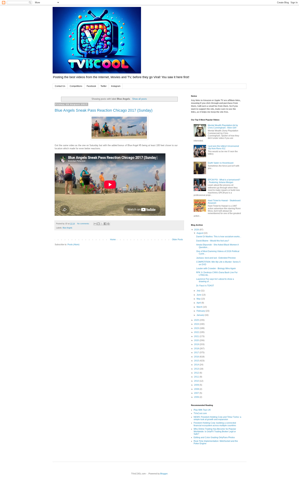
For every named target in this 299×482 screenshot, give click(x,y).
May (199, 299)
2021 (197, 336)
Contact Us (60, 86)
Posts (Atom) (73, 244)
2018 (197, 348)
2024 (197, 324)
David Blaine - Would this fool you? (212, 241)
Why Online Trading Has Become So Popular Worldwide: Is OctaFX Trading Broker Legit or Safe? (215, 431)
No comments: (83, 224)
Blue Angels (67, 228)
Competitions (76, 86)
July (199, 290)
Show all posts (139, 99)
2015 (197, 360)
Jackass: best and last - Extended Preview (216, 258)
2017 (197, 352)
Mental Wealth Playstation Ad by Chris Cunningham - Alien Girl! (223, 126)
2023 (197, 328)
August (200, 233)
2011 (197, 377)
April (199, 303)
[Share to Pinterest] (108, 223)
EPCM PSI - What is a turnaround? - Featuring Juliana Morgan (224, 181)
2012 (197, 373)
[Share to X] (101, 223)
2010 (197, 381)
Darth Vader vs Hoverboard (220, 163)
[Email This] (95, 223)
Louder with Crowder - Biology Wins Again (216, 268)
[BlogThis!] (98, 223)
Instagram (115, 86)
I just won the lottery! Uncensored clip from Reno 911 (223, 147)
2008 (197, 389)
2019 (197, 344)
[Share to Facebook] (105, 223)
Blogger (163, 473)
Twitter (104, 86)
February (201, 311)
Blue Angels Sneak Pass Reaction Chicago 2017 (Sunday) (103, 110)
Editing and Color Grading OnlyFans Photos (214, 437)
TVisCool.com (200, 413)
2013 (197, 369)
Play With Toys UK (202, 410)
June (199, 295)
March (200, 307)
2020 (197, 340)
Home (113, 239)
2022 (197, 332)
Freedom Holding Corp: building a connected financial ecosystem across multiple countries (215, 424)
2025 (197, 320)
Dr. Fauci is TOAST (205, 285)
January (201, 315)
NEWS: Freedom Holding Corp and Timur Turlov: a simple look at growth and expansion (217, 418)
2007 (197, 393)
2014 (197, 364)
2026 (197, 229)
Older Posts (177, 239)
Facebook (91, 86)
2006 (197, 397)
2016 (197, 356)
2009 (197, 385)
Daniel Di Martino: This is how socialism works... (218, 236)
